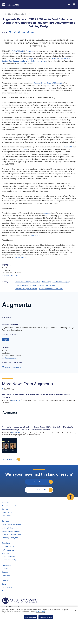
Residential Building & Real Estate (51, 289)
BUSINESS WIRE (18, 51)
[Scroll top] (70, 496)
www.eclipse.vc (20, 257)
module (60, 83)
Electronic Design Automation (26, 289)
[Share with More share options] (32, 32)
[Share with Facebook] (19, 32)
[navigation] (74, 4)
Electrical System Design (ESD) (45, 83)
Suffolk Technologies (38, 61)
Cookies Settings (30, 617)
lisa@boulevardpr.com (10, 275)
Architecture (50, 285)
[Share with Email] (23, 32)
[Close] (75, 610)
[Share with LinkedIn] (10, 32)
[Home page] (10, 4)
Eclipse (31, 58)
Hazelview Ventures (58, 58)
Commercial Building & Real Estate (27, 282)
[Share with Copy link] (28, 32)
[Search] (69, 4)
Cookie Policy (40, 612)
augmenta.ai (35, 235)
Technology (46, 282)
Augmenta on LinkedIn (13, 367)
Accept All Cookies (46, 617)
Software (32, 285)
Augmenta (30, 51)
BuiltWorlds (68, 147)
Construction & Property (61, 282)
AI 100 (24, 149)
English (5, 340)
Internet (41, 285)
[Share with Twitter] (14, 32)
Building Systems (21, 285)
